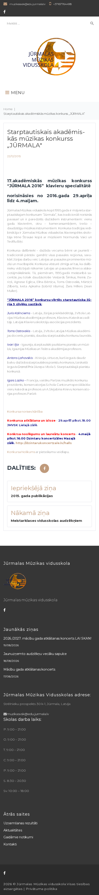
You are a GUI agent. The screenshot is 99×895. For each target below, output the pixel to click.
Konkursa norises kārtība (25, 411)
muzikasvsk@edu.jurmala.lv (27, 4)
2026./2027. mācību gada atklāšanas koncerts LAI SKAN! (47, 638)
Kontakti (10, 844)
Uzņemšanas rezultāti (20, 823)
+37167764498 (62, 4)
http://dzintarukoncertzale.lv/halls (44, 443)
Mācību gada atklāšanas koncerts (29, 669)
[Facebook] (4, 12)
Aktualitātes (12, 830)
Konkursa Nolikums (21, 452)
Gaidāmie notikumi (18, 837)
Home (8, 109)
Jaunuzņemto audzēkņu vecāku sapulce (35, 654)
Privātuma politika (41, 889)
